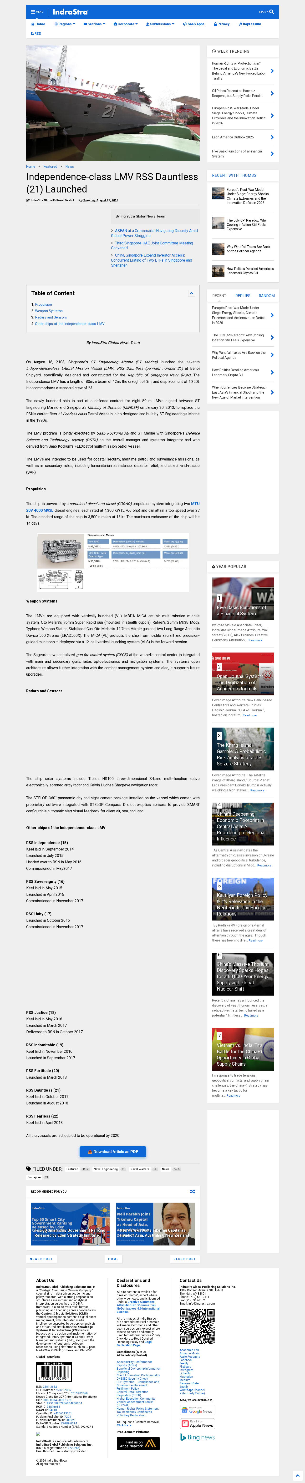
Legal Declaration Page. (134, 1343)
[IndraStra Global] (71, 12)
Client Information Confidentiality (138, 1375)
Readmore (255, 640)
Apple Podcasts (190, 1356)
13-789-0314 (69, 1423)
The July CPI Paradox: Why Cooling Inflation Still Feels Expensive (247, 224)
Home (40, 24)
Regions (65, 24)
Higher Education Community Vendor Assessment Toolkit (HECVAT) (136, 1402)
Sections (94, 24)
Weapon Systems (49, 311)
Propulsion (43, 304)
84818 (53, 1410)
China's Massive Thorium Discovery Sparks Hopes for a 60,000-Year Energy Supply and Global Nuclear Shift (243, 976)
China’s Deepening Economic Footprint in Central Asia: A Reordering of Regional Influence (241, 826)
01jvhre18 (53, 1406)
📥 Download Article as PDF (113, 1152)
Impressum (251, 24)
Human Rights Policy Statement (138, 1408)
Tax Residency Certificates (134, 1412)
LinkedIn (185, 1373)
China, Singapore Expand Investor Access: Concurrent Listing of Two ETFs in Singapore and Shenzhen (151, 260)
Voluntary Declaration (131, 1415)
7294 (67, 1416)
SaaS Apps (195, 24)
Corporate (125, 24)
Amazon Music (190, 1353)
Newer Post (41, 1259)
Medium (185, 1380)
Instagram (186, 1370)
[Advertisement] (66, 242)
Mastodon (186, 1376)
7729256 (73, 1448)
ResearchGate (189, 1383)
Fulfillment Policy (128, 1388)
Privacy (223, 24)
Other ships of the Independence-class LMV (70, 324)
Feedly (184, 1363)
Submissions (160, 24)
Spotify (184, 1386)
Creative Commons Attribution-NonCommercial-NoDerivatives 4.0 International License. (138, 1307)
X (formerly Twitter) (192, 1393)
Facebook (186, 1360)
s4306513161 (63, 1413)
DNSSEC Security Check (132, 1378)
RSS (37, 33)
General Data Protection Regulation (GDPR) (132, 1393)
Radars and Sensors (51, 317)
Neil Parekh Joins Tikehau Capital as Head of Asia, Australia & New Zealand (154, 1233)
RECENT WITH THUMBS (234, 175)
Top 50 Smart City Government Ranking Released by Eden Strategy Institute (70, 1233)
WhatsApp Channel (192, 1390)
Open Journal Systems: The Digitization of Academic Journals (241, 682)
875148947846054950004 (64, 1403)
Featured (50, 166)
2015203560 (79, 1393)
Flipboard (185, 1366)
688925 (70, 1420)
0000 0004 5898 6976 (57, 1400)
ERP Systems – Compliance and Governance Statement (138, 1383)
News (70, 166)
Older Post (184, 1259)
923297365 (63, 1390)
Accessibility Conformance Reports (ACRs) (134, 1363)
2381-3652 (50, 1386)
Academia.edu (189, 1350)
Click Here (124, 1425)
